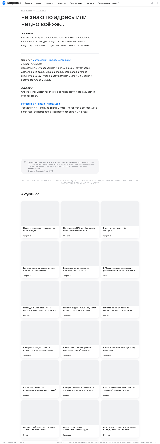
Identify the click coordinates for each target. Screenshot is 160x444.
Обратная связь (101, 442)
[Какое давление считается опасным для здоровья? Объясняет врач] (80, 259)
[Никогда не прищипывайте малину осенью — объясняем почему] (120, 299)
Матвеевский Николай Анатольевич (52, 60)
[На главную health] (14, 3)
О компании (12, 442)
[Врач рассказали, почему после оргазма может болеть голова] (80, 379)
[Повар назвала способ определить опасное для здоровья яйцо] (80, 419)
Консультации (26, 11)
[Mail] (4, 3)
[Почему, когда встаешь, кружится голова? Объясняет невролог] (80, 299)
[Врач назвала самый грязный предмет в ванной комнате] (80, 339)
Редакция (60, 442)
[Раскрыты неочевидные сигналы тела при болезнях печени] (120, 379)
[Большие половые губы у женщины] (120, 219)
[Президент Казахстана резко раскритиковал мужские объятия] (40, 299)
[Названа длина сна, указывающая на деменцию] (40, 219)
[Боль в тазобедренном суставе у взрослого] (120, 339)
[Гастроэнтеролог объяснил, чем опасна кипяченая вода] (40, 259)
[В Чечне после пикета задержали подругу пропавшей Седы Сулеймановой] (120, 419)
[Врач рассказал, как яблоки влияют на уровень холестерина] (40, 339)
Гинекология (41, 11)
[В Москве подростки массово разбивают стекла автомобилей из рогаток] (120, 259)
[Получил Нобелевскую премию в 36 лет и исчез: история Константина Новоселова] (40, 419)
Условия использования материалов (79, 442)
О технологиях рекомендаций (119, 442)
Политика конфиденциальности (144, 442)
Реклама (21, 442)
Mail (4, 442)
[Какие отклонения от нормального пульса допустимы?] (40, 379)
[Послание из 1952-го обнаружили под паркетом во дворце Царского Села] (80, 219)
